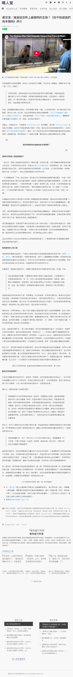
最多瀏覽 (53, 620)
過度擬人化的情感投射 (39, 165)
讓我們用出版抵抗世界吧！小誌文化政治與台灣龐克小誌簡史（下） (19, 642)
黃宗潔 (24, 524)
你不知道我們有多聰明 (15, 131)
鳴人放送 (53, 8)
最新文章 (18, 620)
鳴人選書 (63, 8)
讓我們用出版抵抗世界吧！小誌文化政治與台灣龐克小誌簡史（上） (19, 649)
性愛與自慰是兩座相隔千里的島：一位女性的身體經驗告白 (54, 652)
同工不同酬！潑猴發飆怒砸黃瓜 (48, 115)
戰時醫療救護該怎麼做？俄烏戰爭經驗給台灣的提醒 (19, 636)
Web (23, 499)
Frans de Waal (61, 124)
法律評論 (43, 8)
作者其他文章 (8, 551)
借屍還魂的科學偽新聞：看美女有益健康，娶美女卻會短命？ (54, 645)
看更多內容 (38, 581)
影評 (71, 8)
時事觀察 (23, 8)
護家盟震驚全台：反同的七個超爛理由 (54, 639)
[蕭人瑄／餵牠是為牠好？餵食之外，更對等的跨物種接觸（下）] (60, 562)
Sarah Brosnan (33, 124)
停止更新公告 (11, 8)
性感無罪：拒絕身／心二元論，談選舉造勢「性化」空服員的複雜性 (19, 629)
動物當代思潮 (6, 26)
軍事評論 (33, 8)
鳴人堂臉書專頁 (18, 658)
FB (28, 499)
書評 (17, 524)
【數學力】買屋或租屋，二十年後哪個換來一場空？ (54, 632)
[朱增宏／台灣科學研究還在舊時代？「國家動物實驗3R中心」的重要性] (13, 562)
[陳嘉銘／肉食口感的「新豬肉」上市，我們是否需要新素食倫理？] (36, 562)
